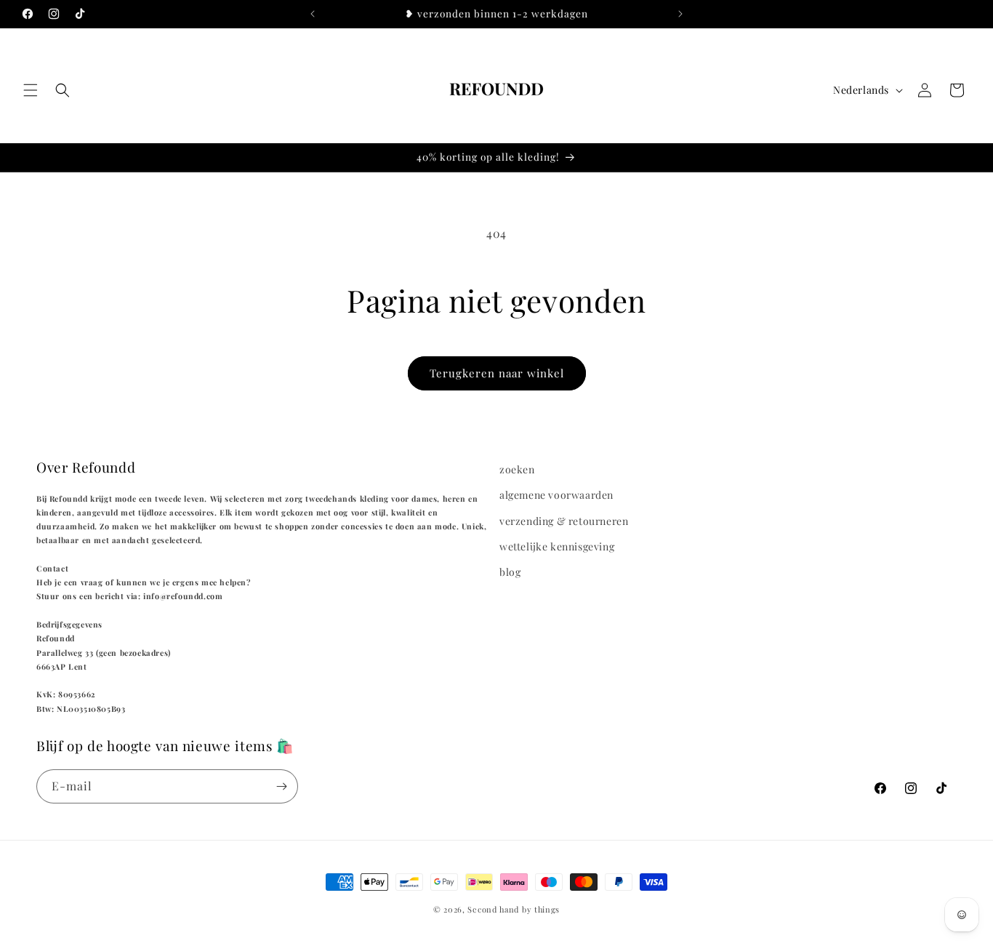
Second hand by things (513, 909)
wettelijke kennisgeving (556, 546)
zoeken (517, 469)
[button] (31, 90)
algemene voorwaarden (556, 495)
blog (509, 572)
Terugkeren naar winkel (497, 373)
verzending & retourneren (563, 521)
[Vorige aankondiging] (313, 14)
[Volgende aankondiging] (680, 14)
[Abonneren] (281, 786)
